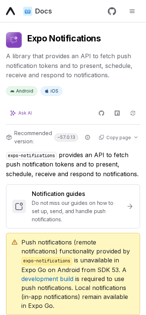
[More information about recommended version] (87, 137)
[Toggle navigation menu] (132, 11)
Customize (28, 299)
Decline (62, 299)
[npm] (117, 113)
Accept (122, 299)
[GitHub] (112, 11)
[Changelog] (133, 113)
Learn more (48, 283)
